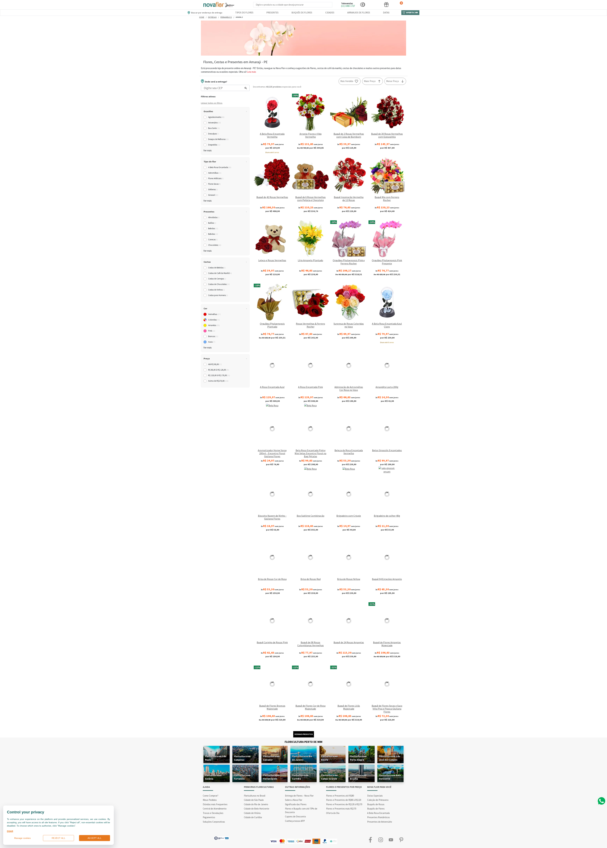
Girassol (213, 195)
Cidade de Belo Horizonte (256, 808)
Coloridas (214, 319)
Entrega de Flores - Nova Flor (299, 795)
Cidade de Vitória (252, 813)
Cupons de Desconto (295, 816)
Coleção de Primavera (377, 799)
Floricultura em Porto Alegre (358, 758)
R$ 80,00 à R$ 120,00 (218, 369)
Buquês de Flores (301, 12)
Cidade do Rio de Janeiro (256, 804)
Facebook (370, 839)
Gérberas (213, 189)
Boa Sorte (214, 128)
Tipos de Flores (244, 12)
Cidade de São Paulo (254, 799)
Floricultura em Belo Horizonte (390, 777)
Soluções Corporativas (214, 821)
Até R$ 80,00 (215, 364)
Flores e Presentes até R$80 (340, 795)
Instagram (380, 839)
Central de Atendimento (215, 808)
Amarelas (214, 325)
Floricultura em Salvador (271, 758)
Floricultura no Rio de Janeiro (302, 758)
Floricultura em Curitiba (300, 777)
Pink (211, 330)
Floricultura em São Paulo (215, 758)
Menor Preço (392, 81)
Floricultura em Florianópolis (271, 777)
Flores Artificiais (216, 178)
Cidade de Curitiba (253, 817)
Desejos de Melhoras (218, 139)
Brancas (213, 336)
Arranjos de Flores (358, 12)
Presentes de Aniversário (379, 821)
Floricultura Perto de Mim (303, 742)
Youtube (391, 839)
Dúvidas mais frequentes (215, 804)
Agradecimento (216, 117)
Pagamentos (209, 817)
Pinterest (401, 839)
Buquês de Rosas (375, 804)
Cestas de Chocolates (219, 284)
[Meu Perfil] (374, 4)
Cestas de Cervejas (217, 278)
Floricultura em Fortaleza (242, 777)
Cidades (329, 12)
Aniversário (214, 122)
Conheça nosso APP (295, 820)
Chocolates (214, 245)
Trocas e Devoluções (213, 813)
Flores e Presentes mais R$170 (341, 808)
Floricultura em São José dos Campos (389, 758)
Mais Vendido (346, 81)
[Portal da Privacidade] (221, 837)
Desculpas (213, 133)
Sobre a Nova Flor (293, 799)
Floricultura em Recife (329, 758)
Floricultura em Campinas (242, 758)
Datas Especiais (375, 795)
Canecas (213, 239)
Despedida (214, 144)
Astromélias (214, 173)
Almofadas (214, 217)
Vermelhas (214, 314)
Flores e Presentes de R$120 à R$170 (344, 804)
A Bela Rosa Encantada (219, 167)
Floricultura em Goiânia (213, 777)
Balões (212, 223)
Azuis (211, 342)
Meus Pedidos (210, 799)
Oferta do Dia (332, 813)
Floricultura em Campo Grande (329, 777)
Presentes (272, 12)
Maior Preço (370, 81)
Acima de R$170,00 (218, 381)
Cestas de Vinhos (216, 289)
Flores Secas (214, 184)
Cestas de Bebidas (217, 267)
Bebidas (213, 228)
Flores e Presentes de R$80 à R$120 (343, 799)
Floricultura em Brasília (358, 777)
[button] (362, 4)
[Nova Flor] (219, 4)
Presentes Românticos (378, 817)
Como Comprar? (210, 795)
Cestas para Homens (218, 295)
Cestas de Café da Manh (220, 273)
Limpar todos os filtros (211, 103)
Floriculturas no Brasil (254, 795)
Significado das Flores (296, 804)
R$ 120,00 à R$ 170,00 (219, 375)
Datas (386, 12)
